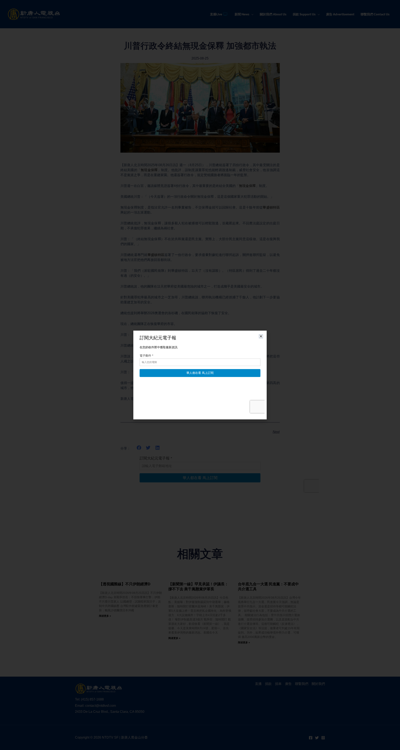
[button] (260, 336)
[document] (200, 375)
